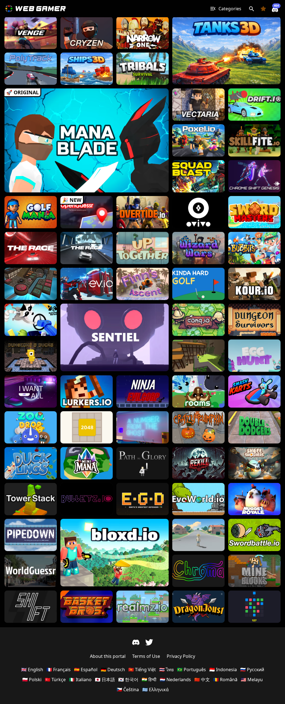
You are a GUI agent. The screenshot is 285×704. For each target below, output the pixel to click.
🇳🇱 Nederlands (175, 679)
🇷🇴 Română (225, 679)
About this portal (108, 656)
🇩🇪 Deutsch (113, 669)
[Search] (251, 8)
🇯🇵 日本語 (105, 679)
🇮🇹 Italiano (80, 679)
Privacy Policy (181, 656)
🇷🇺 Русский (252, 669)
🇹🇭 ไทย (166, 669)
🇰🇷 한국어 (128, 679)
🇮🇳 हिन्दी (149, 679)
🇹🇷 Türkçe (55, 679)
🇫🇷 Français (58, 669)
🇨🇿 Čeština (128, 689)
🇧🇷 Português (191, 669)
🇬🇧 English (32, 669)
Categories (229, 9)
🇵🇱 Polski (31, 679)
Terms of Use (146, 656)
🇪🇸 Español (85, 669)
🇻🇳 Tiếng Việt (142, 669)
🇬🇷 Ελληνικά (155, 689)
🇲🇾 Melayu (252, 679)
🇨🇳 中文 (202, 679)
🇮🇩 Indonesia (223, 669)
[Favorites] (263, 9)
